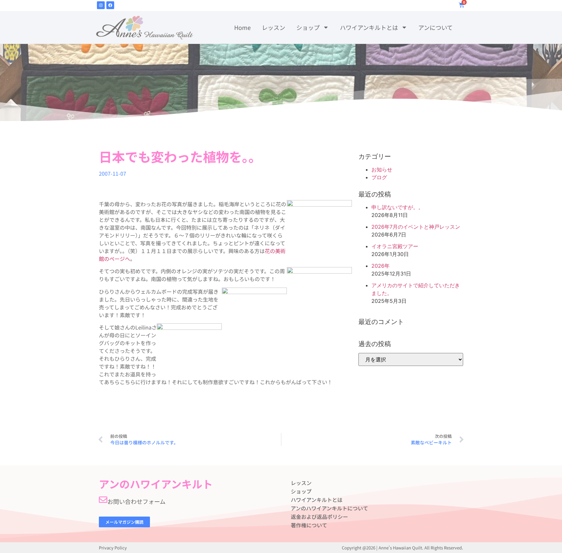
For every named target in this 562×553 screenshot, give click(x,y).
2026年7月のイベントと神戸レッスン (415, 226)
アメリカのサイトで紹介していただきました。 (415, 289)
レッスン (273, 27)
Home (242, 27)
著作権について (309, 525)
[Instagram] (101, 5)
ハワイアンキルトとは (369, 27)
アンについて (435, 27)
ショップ (308, 27)
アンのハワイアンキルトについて (329, 508)
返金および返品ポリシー (319, 516)
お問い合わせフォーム (136, 501)
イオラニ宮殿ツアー (394, 246)
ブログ (379, 177)
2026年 (380, 266)
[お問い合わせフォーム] (103, 499)
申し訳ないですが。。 (397, 207)
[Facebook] (110, 5)
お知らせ (381, 169)
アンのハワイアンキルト (156, 483)
